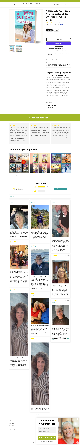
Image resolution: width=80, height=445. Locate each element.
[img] (13, 201)
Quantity (47, 32)
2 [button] (38, 414)
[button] (29, 3)
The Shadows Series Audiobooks (59, 175)
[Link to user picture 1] (19, 217)
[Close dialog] (77, 419)
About (10, 431)
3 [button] (40, 414)
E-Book (56, 30)
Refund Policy (11, 423)
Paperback (49, 30)
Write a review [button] (60, 188)
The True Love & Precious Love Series (39, 175)
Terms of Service (12, 427)
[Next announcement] (71, 1)
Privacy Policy (11, 425)
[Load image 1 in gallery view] (12, 48)
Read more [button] (12, 284)
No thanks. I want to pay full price (47, 441)
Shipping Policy (12, 429)
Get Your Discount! (47, 438)
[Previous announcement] (9, 1)
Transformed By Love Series (16, 175)
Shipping (47, 26)
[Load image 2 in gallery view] (19, 48)
